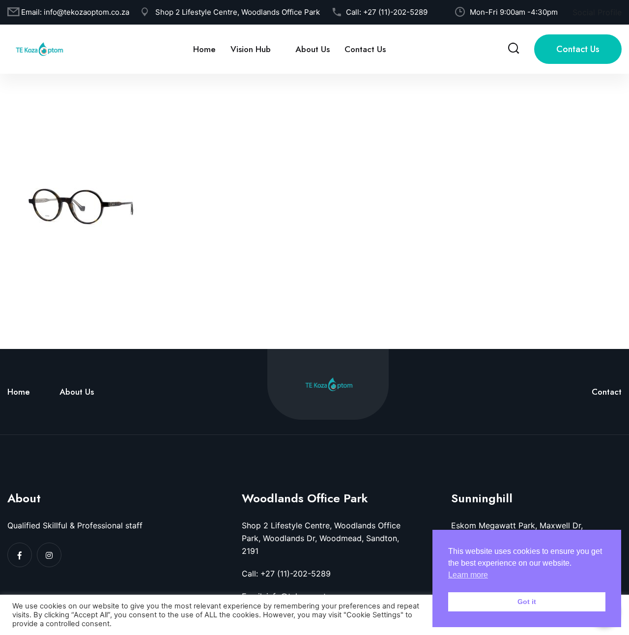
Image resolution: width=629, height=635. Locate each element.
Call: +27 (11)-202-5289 (286, 573)
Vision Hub (250, 49)
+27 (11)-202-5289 (395, 12)
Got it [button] (526, 602)
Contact (607, 392)
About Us (312, 49)
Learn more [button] (468, 575)
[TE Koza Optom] (39, 48)
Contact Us (365, 49)
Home (204, 49)
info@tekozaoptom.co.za (86, 12)
